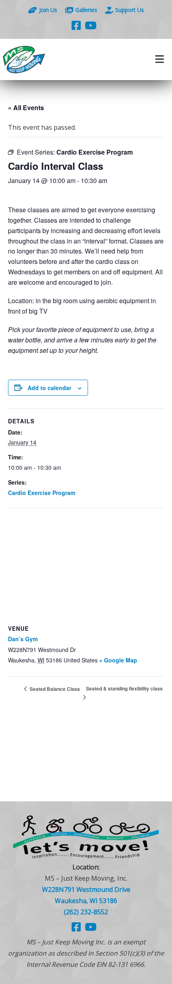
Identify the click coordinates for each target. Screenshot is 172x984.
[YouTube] (90, 25)
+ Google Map (118, 660)
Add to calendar (49, 388)
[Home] (43, 59)
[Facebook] (76, 25)
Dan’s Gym (23, 639)
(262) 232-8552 (86, 912)
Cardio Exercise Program (41, 493)
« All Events (26, 107)
